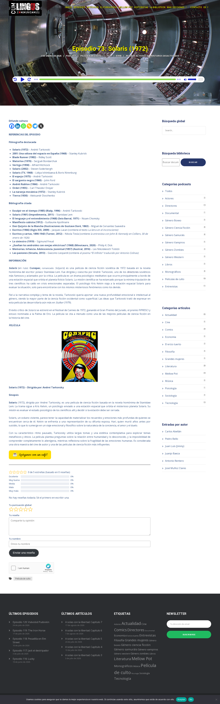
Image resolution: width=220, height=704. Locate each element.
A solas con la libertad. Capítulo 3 (83, 655)
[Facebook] (11, 126)
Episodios (79, 7)
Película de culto (23, 578)
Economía (170, 337)
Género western (122, 653)
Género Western (174, 257)
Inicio (68, 7)
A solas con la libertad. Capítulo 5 (83, 638)
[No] (216, 699)
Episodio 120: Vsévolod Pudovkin (31, 622)
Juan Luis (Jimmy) (174, 446)
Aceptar (181, 699)
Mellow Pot (126, 7)
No (191, 699)
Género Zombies (174, 249)
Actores (169, 198)
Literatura (170, 366)
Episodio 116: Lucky (23, 658)
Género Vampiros (175, 242)
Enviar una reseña (24, 552)
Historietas (141, 7)
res (137, 272)
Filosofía (170, 351)
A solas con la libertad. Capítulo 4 (83, 647)
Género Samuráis (175, 235)
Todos (168, 191)
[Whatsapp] (23, 126)
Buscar (193, 162)
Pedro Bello (171, 438)
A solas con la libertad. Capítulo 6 (83, 630)
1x (201, 79)
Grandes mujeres (174, 359)
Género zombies (140, 653)
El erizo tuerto (173, 344)
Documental (172, 213)
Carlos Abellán (173, 431)
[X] (41, 126)
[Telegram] (35, 126)
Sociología (171, 395)
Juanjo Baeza (172, 453)
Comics (169, 329)
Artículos (93, 7)
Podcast (71, 55)
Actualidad (171, 315)
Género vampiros (148, 649)
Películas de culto (174, 279)
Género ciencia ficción (136, 645)
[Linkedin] (17, 126)
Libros (168, 264)
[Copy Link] (29, 126)
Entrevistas (171, 286)
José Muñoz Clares (175, 468)
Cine (167, 322)
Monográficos (173, 271)
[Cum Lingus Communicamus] (25, 8)
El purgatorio (108, 7)
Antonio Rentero (174, 460)
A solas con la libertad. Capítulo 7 (83, 622)
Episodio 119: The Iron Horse (29, 630)
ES (205, 7)
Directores (171, 205)
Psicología (170, 388)
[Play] (23, 79)
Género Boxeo (173, 220)
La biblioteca (158, 7)
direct (130, 272)
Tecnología (171, 403)
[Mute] (185, 79)
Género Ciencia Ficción (177, 227)
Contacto (196, 7)
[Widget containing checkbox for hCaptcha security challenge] (31, 568)
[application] (108, 79)
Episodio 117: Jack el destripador (31, 650)
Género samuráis (125, 649)
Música (169, 381)
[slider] (192, 81)
